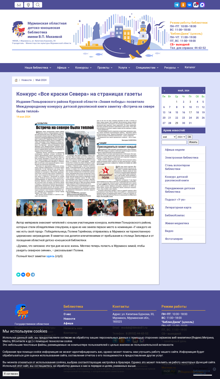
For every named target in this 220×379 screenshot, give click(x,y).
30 (183, 123)
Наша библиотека (37, 67)
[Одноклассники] (28, 275)
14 (169, 112)
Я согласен (11, 373)
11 (197, 107)
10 (190, 107)
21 (169, 117)
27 (164, 123)
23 (183, 117)
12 (203, 107)
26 (203, 117)
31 (190, 123)
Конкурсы (82, 67)
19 (203, 112)
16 (183, 112)
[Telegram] (33, 275)
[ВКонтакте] (23, 275)
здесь (50, 256)
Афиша (62, 67)
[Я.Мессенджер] (18, 275)
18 (197, 112)
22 (176, 117)
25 (197, 117)
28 (169, 123)
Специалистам (146, 67)
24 (190, 117)
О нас (67, 314)
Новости (26, 80)
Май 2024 (41, 80)
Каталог (190, 67)
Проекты (103, 67)
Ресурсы (170, 67)
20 (164, 117)
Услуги (123, 67)
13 (164, 112)
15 (176, 112)
